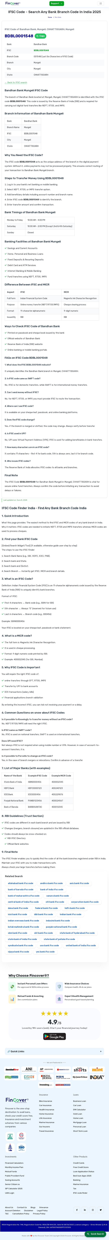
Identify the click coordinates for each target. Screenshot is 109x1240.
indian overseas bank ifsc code (23, 920)
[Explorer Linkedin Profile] (85, 1210)
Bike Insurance (45, 1101)
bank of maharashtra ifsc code (23, 896)
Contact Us (22, 1207)
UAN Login (9, 1193)
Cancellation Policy (20, 1214)
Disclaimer (28, 1210)
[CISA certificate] (21, 1136)
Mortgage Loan (80, 1122)
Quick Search (97, 1234)
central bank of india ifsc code (23, 902)
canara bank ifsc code (57, 896)
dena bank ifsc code (18, 908)
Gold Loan (77, 1114)
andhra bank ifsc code (51, 883)
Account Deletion (12, 1210)
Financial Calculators (14, 1163)
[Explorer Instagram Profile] (93, 1210)
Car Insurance (45, 1105)
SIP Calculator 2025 (13, 1188)
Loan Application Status (83, 1171)
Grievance (43, 1207)
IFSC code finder (80, 1193)
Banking (76, 1180)
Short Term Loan (80, 1131)
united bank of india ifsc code (81, 945)
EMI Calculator (79, 1110)
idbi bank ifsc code (43, 914)
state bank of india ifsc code (22, 939)
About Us (9, 1207)
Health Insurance (46, 1110)
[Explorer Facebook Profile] (77, 1210)
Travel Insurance (46, 1131)
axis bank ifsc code (79, 883)
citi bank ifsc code (55, 902)
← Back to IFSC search (16, 82)
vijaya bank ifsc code (18, 952)
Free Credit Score (81, 1167)
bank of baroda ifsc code (20, 889)
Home (50, 17)
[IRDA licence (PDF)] (10, 1148)
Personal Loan (79, 1127)
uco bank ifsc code (49, 945)
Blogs (33, 1207)
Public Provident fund (14, 1176)
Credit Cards (78, 1163)
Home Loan (78, 1118)
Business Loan (79, 1101)
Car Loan (77, 1105)
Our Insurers (44, 1127)
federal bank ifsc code (46, 908)
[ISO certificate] (21, 1148)
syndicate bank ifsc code (20, 945)
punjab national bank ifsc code (61, 927)
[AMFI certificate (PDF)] (10, 1136)
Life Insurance (45, 1118)
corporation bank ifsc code (84, 902)
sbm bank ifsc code (17, 933)
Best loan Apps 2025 (82, 1176)
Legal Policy (42, 1210)
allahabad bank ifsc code (20, 883)
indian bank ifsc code (70, 914)
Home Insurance (46, 1114)
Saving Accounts (12, 1180)
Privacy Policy (39, 1214)
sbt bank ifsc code (43, 933)
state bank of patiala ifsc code (59, 939)
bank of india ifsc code (51, 889)
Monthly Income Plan (14, 1167)
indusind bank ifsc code (58, 920)
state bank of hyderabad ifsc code (77, 933)
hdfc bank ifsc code (75, 908)
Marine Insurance (46, 1122)
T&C (7, 1214)
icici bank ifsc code (17, 914)
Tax (74, 1188)
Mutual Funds (11, 1171)
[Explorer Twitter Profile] (101, 1210)
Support (55, 3)
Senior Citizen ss (12, 1184)
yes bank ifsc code (45, 952)
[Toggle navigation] (101, 3)
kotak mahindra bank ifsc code (23, 927)
